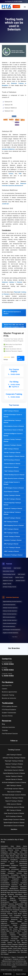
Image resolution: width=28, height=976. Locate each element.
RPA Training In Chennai (14, 810)
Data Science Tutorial (8, 571)
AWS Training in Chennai (11, 449)
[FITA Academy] (6, 6)
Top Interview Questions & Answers (12, 312)
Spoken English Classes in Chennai (14, 822)
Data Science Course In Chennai (14, 770)
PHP (20, 173)
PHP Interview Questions (9, 626)
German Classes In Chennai (14, 779)
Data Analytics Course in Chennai (14, 426)
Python (11, 173)
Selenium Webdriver (8, 149)
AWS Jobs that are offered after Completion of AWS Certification (14, 327)
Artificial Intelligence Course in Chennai (14, 782)
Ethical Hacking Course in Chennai (14, 474)
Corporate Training (8, 695)
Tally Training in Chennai (11, 471)
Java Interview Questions (9, 604)
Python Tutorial (7, 568)
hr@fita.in (15, 387)
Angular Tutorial (7, 583)
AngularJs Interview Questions (10, 632)
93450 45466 (18, 1)
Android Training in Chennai (12, 518)
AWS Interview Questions (9, 617)
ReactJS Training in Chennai (14, 801)
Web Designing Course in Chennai (14, 525)
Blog (3, 724)
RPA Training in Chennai (11, 544)
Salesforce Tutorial (8, 580)
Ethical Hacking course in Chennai (14, 807)
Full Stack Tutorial (7, 577)
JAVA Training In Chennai (14, 754)
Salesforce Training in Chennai (14, 798)
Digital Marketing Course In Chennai (14, 773)
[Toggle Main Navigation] (24, 7)
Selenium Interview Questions (10, 607)
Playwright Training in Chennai (14, 761)
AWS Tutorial (21, 574)
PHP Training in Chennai (11, 529)
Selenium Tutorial (20, 580)
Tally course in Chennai (14, 791)
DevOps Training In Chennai (14, 776)
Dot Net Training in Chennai (12, 499)
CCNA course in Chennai (14, 804)
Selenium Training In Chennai (14, 764)
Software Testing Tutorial (9, 586)
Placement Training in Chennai (13, 555)
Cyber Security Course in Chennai (14, 478)
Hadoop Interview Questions (10, 610)
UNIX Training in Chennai (11, 551)
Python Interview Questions (9, 614)
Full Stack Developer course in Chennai (14, 795)
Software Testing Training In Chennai (14, 758)
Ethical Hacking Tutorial (9, 574)
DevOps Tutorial (19, 577)
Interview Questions (8, 727)
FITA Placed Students (9, 709)
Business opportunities (9, 692)
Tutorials (5, 730)
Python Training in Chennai (12, 495)
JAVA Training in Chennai (11, 411)
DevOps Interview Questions (10, 620)
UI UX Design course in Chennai (14, 788)
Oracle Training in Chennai (12, 536)
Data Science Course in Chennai (13, 430)
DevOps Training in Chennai (12, 452)
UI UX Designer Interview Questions (11, 629)
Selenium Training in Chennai (12, 445)
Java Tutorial (17, 568)
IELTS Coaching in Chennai (12, 460)
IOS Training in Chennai (11, 521)
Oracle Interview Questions (9, 623)
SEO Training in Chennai (11, 532)
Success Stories (7, 716)
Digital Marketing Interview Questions (12, 601)
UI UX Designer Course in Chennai (14, 488)
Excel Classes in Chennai (11, 491)
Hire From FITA (7, 685)
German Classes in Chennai (12, 463)
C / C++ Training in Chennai (12, 547)
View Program (19, 358)
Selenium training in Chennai (12, 282)
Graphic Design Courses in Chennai (14, 819)
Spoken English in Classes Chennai (14, 456)
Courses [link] (16, 6)
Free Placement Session (10, 733)
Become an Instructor (9, 698)
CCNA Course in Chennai (11, 467)
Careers (4, 688)
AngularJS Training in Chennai (13, 508)
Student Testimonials (9, 712)
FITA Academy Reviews (9, 706)
